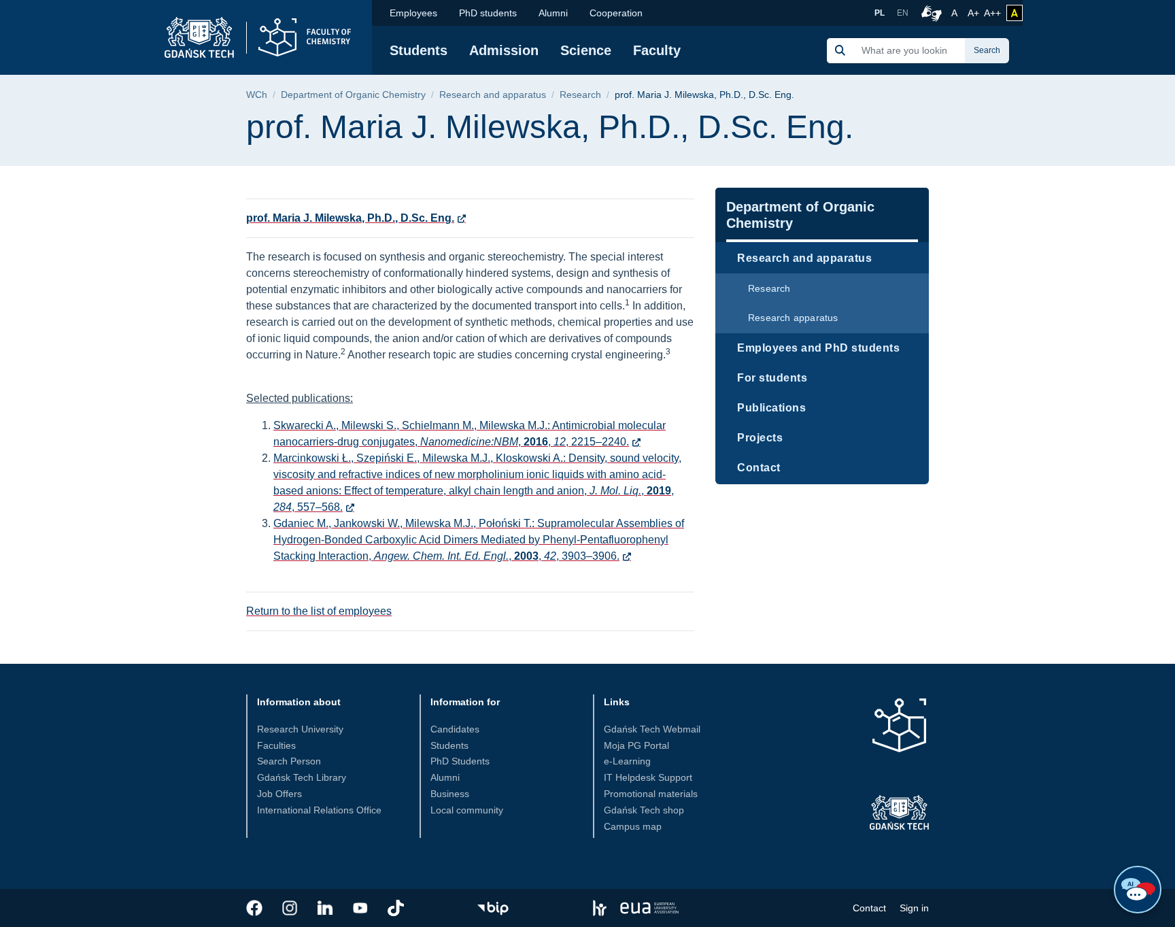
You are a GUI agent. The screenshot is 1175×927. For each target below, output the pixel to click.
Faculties (276, 745)
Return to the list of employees (319, 611)
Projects (760, 437)
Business (449, 793)
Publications (771, 408)
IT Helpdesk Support (648, 777)
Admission (504, 50)
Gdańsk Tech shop (644, 810)
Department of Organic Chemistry (353, 95)
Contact (759, 467)
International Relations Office (319, 810)
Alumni (553, 12)
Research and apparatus (492, 95)
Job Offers (279, 793)
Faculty (657, 50)
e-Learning (627, 761)
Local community (466, 810)
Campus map (633, 826)
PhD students (488, 12)
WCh (256, 95)
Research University (300, 729)
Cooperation (616, 12)
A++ (992, 12)
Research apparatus (793, 317)
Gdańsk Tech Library (301, 777)
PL (879, 13)
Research (580, 95)
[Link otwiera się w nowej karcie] (254, 908)
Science (585, 50)
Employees (413, 12)
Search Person (289, 761)
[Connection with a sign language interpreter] (929, 13)
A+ (974, 12)
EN (902, 13)
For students (772, 378)
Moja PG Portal (636, 745)
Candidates (454, 729)
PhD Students (460, 761)
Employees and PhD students (818, 348)
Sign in (914, 908)
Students (418, 50)
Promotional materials (651, 793)
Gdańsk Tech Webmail (652, 729)
